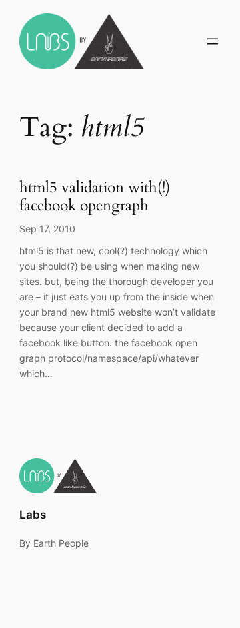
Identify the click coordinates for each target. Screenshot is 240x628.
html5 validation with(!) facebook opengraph (94, 197)
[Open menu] (213, 41)
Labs (32, 514)
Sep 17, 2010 (47, 228)
